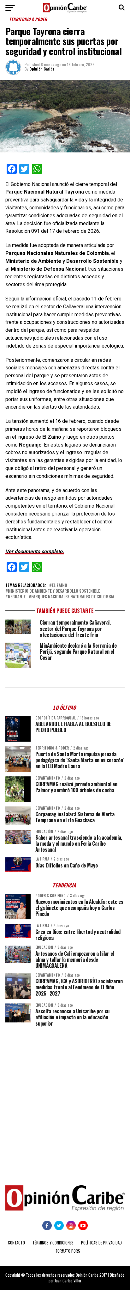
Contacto (16, 1243)
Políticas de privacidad (101, 1243)
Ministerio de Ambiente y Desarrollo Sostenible (54, 591)
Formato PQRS (68, 1251)
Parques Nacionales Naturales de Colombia (72, 597)
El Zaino (59, 585)
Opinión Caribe (41, 68)
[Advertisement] (65, 1101)
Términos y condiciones (53, 1243)
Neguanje (17, 597)
